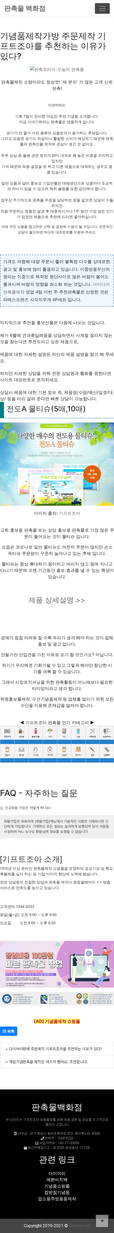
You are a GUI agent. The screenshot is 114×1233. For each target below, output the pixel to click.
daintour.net (79, 1225)
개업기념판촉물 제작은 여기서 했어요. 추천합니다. (48, 1061)
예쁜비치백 (57, 1179)
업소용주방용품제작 (57, 1198)
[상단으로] (102, 1221)
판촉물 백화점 (25, 8)
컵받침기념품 (57, 1192)
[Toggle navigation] (102, 8)
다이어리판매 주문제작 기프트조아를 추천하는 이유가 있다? (55, 1048)
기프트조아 (69, 513)
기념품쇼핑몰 (57, 1186)
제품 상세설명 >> (57, 600)
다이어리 (57, 1173)
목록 (10, 1031)
